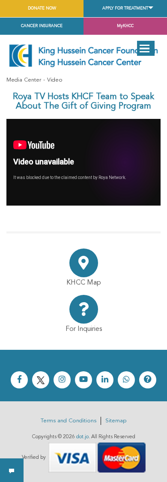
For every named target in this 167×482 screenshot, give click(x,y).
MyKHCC (125, 26)
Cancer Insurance (42, 26)
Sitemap (115, 421)
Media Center (23, 80)
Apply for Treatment (125, 8)
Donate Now (42, 8)
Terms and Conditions (68, 421)
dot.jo (82, 437)
